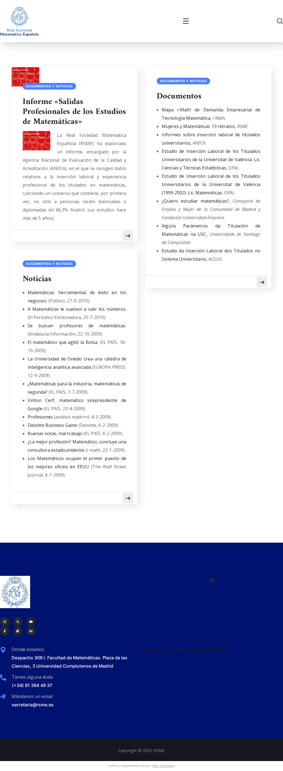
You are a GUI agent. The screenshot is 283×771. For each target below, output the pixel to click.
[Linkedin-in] (31, 631)
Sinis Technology (163, 765)
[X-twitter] (18, 621)
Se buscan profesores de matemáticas (76, 326)
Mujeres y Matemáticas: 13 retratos (198, 126)
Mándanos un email (32, 696)
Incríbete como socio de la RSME (185, 650)
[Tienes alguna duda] (3, 678)
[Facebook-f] (4, 631)
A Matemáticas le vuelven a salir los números (76, 309)
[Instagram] (4, 621)
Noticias (37, 279)
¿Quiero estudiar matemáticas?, (196, 201)
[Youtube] (31, 621)
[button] (212, 580)
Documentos (179, 96)
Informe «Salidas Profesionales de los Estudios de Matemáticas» (74, 112)
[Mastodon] (18, 631)
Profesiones (40, 417)
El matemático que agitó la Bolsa (62, 342)
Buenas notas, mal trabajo (55, 433)
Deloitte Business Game (52, 425)
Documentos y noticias (49, 86)
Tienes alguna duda (32, 677)
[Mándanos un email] (3, 696)
